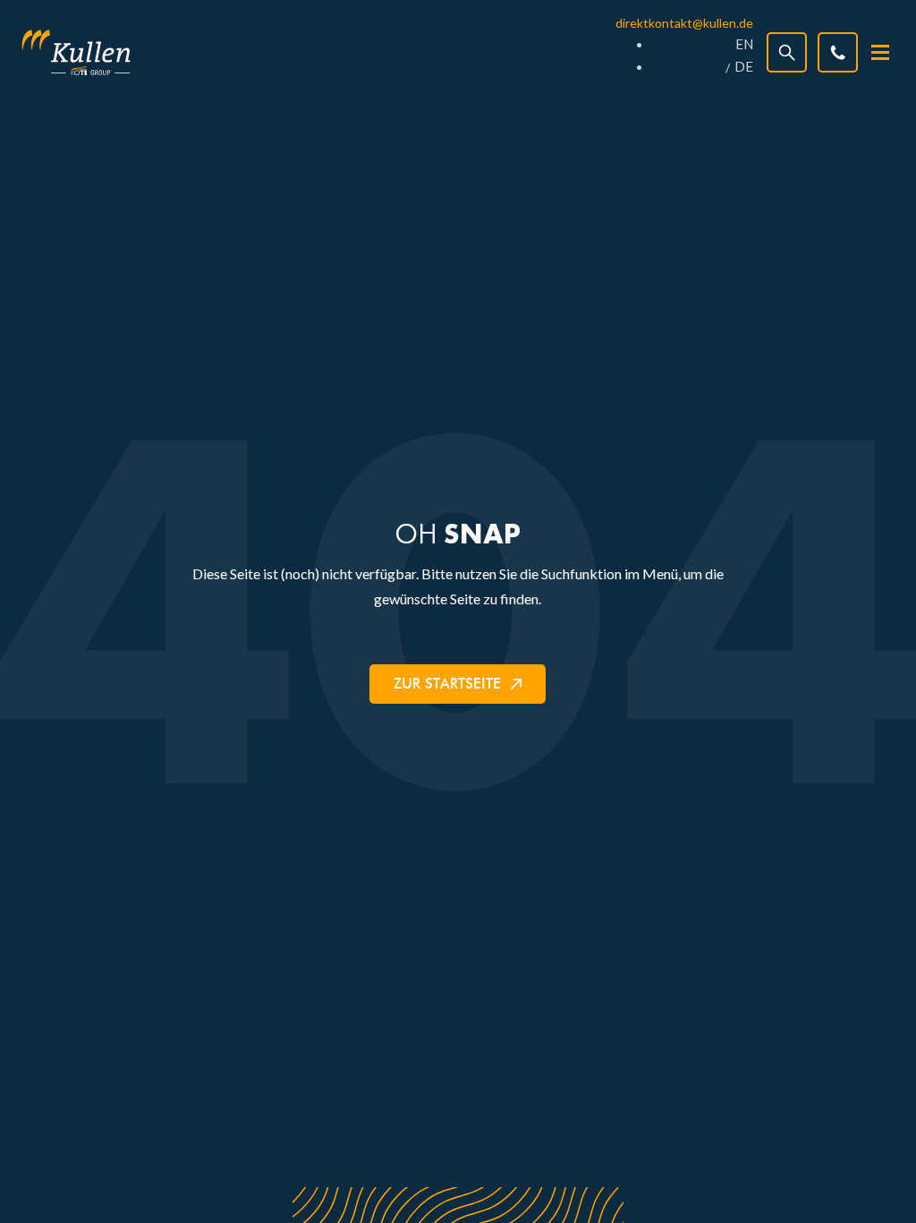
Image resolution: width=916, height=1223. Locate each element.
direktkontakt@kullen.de (684, 22)
